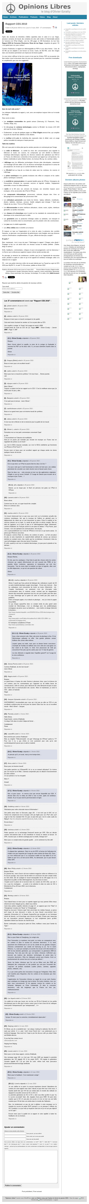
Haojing (10, 1026)
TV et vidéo (42, 273)
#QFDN (66, 247)
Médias (7, 273)
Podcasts (33, 17)
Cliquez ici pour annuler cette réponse (14, 1131)
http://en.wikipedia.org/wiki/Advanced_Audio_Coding (26, 819)
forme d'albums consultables (73, 187)
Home (5, 17)
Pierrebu (11, 714)
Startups (27, 273)
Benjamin (10, 398)
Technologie (34, 273)
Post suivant (37, 1191)
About (55, 17)
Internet (31, 271)
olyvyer (9, 383)
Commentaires (47, 1200)
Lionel (10, 1051)
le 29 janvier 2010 (27, 664)
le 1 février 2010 (23, 714)
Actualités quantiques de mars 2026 (76, 38)
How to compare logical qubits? (74, 40)
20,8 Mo (44, 51)
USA (47, 273)
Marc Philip (12, 868)
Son (23, 273)
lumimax (11, 829)
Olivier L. (10, 429)
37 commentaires (45, 28)
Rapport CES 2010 (16, 23)
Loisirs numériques (46, 271)
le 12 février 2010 (25, 868)
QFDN (76, 266)
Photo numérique (16, 273)
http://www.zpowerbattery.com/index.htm (21, 625)
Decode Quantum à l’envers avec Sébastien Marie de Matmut (75, 34)
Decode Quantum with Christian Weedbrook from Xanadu (74, 42)
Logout (56, 1200)
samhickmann (12, 408)
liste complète (78, 173)
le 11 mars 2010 (23, 1026)
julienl (9, 306)
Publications (23, 17)
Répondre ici (8, 311)
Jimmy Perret (12, 664)
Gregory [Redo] (12, 360)
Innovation (24, 271)
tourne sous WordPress (24, 1198)
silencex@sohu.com (10, 1040)
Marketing (56, 271)
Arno (9, 763)
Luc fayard (11, 998)
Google (18, 271)
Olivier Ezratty (45, 269)
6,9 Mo (4, 51)
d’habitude (11, 48)
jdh (15, 485)
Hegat (10, 676)
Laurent (10, 497)
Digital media (55, 269)
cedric (9, 371)
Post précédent (27, 1191)
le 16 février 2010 (23, 895)
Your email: (5, 286)
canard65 (11, 734)
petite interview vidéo (19, 263)
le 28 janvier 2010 (21, 306)
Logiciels (37, 271)
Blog (49, 17)
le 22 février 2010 (25, 998)
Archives (13, 17)
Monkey (10, 895)
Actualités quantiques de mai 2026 (75, 32)
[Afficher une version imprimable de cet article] (56, 28)
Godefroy (11, 806)
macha (10, 513)
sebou (9, 419)
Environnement (11, 271)
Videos (42, 17)
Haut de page (74, 1198)
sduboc (9, 316)
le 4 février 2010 (21, 763)
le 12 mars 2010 (22, 1051)
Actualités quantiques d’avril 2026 (75, 37)
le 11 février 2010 (24, 829)
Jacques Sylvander (14, 699)
